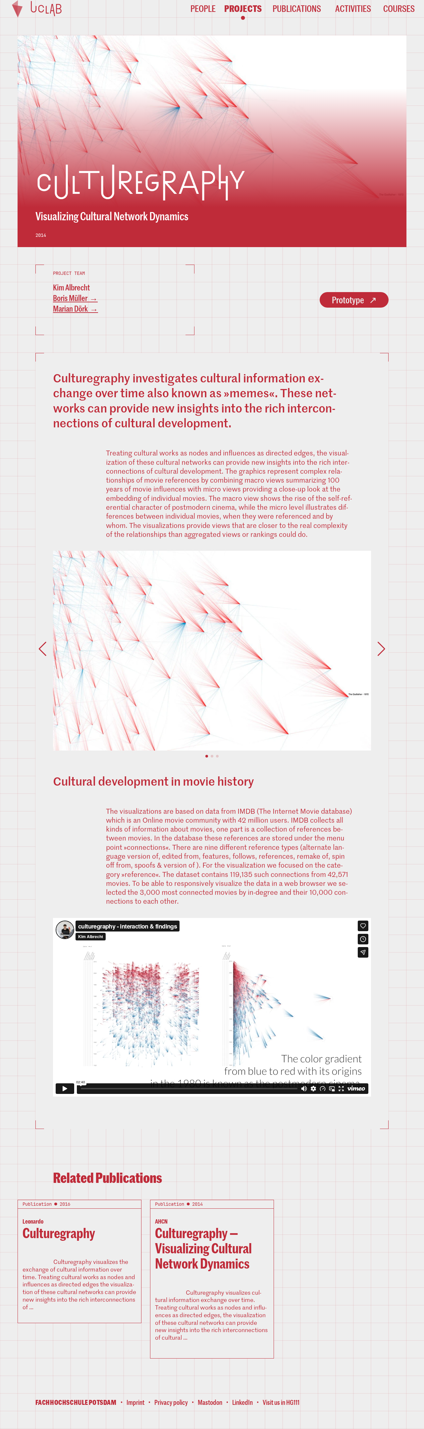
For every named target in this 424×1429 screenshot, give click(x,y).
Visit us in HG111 (281, 1402)
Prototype (348, 299)
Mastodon (210, 1402)
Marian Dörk (70, 308)
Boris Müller (70, 298)
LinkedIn (242, 1402)
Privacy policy (171, 1402)
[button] (206, 756)
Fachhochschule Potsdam (76, 1402)
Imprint (135, 1402)
